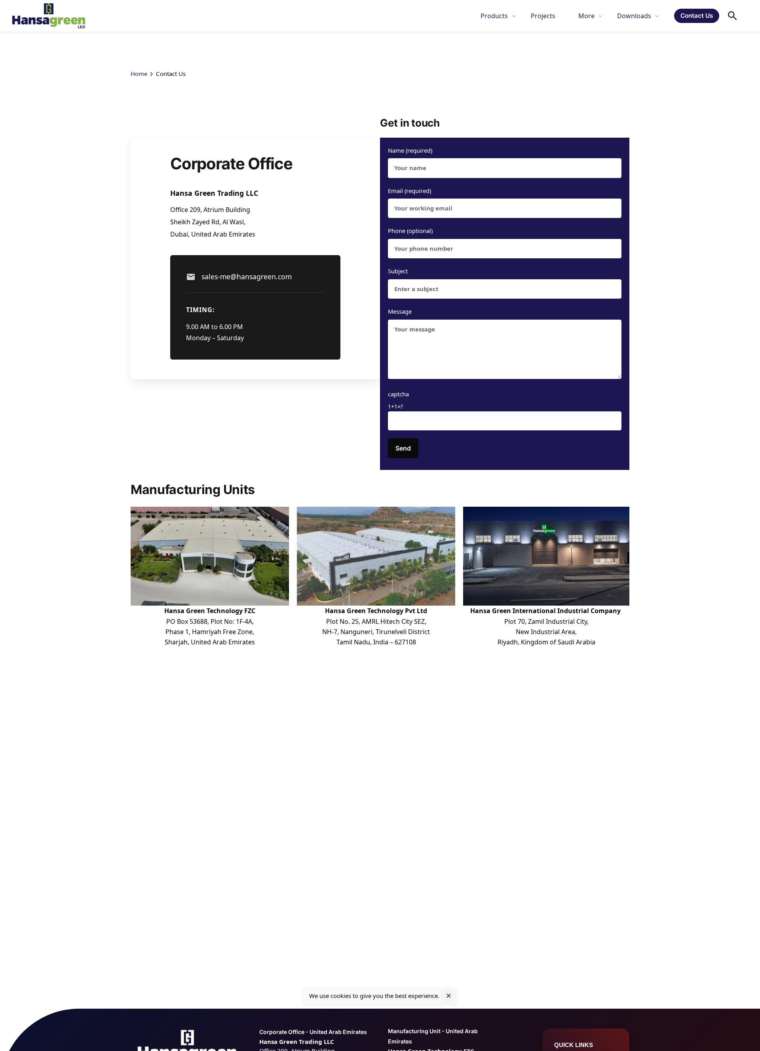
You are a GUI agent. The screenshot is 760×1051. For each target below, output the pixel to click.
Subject (398, 271)
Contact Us (696, 15)
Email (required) (409, 191)
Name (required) (410, 150)
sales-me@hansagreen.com (246, 276)
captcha (398, 400)
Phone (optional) (410, 231)
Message (400, 311)
